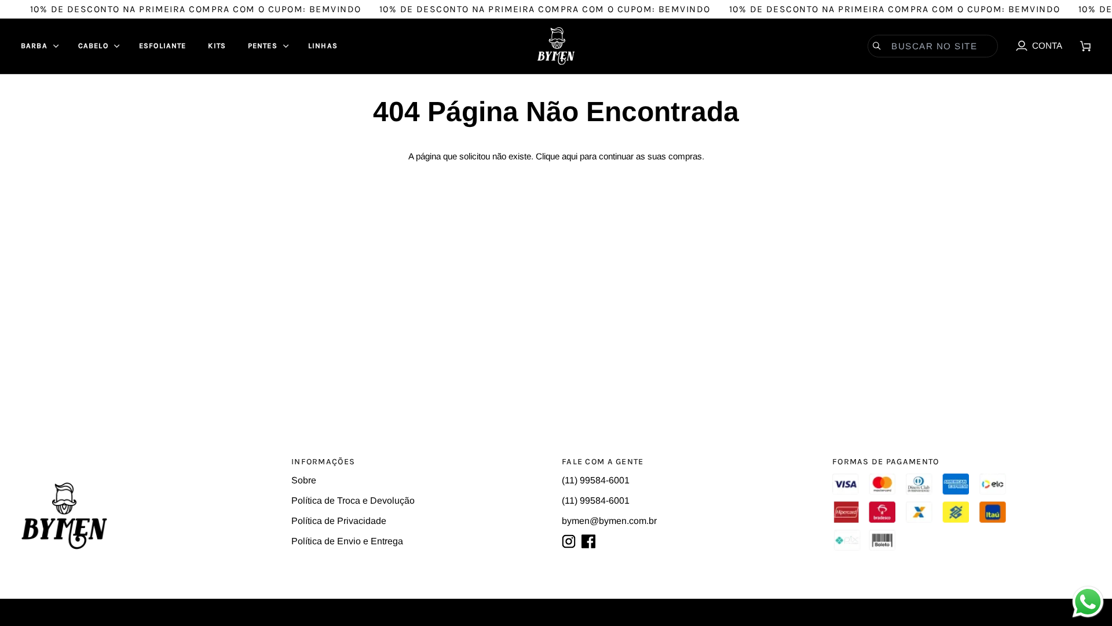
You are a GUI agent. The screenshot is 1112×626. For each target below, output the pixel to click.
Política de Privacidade (338, 521)
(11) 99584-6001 (596, 480)
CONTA (1038, 48)
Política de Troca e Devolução (353, 500)
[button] (38, 46)
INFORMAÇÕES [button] (323, 462)
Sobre (303, 480)
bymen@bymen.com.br (609, 521)
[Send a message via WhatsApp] (1088, 602)
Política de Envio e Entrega (347, 541)
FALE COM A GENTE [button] (603, 462)
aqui (569, 156)
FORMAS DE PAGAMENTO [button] (885, 462)
